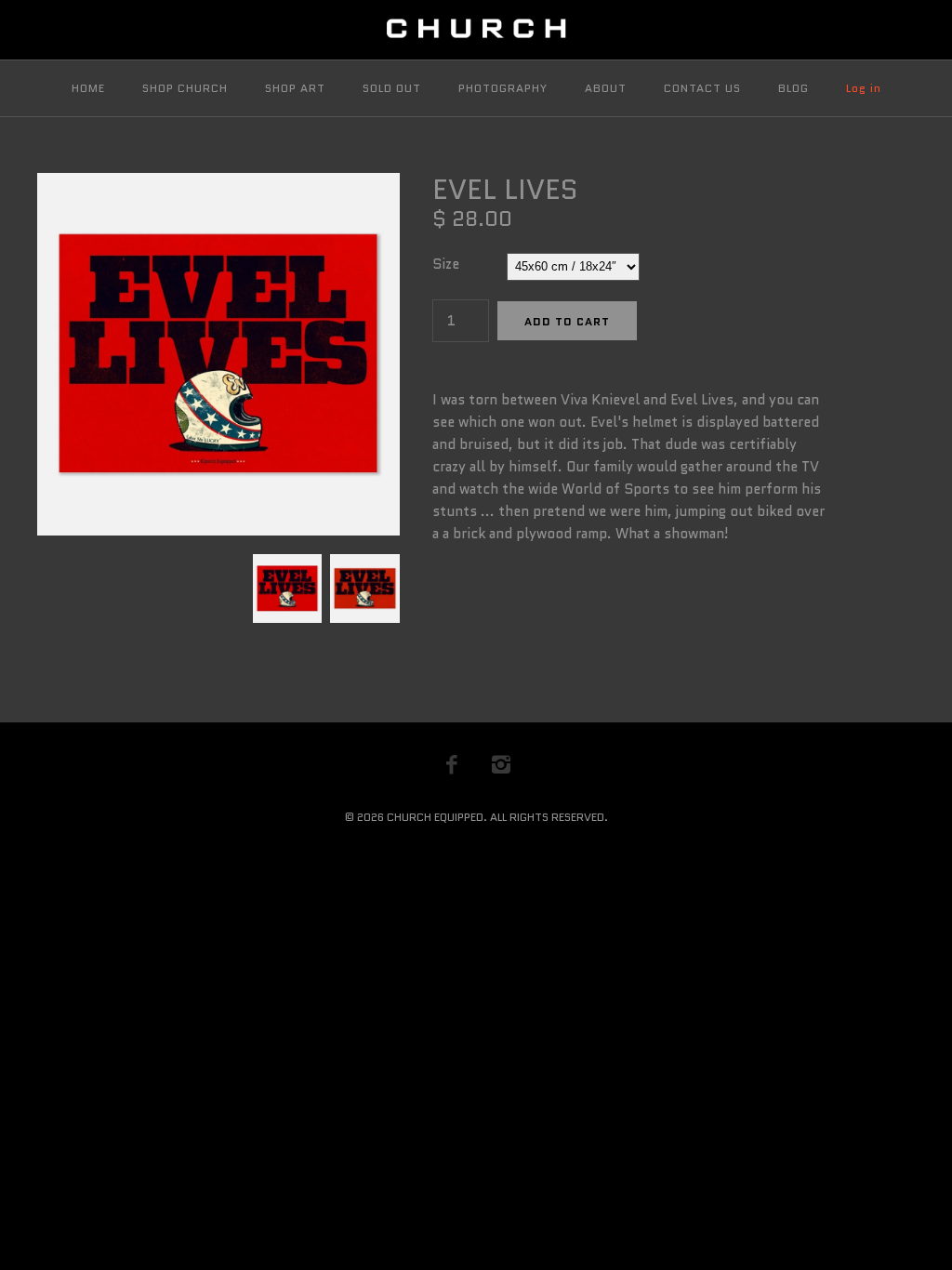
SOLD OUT (392, 88)
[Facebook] (452, 764)
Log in (863, 88)
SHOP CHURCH (185, 88)
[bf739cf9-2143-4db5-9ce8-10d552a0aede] (218, 184)
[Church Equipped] (476, 30)
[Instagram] (501, 764)
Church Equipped (435, 817)
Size (445, 264)
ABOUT (606, 88)
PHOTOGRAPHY (503, 88)
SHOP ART (295, 88)
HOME (88, 88)
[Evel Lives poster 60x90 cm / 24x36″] (362, 565)
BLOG (793, 88)
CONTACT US (702, 88)
